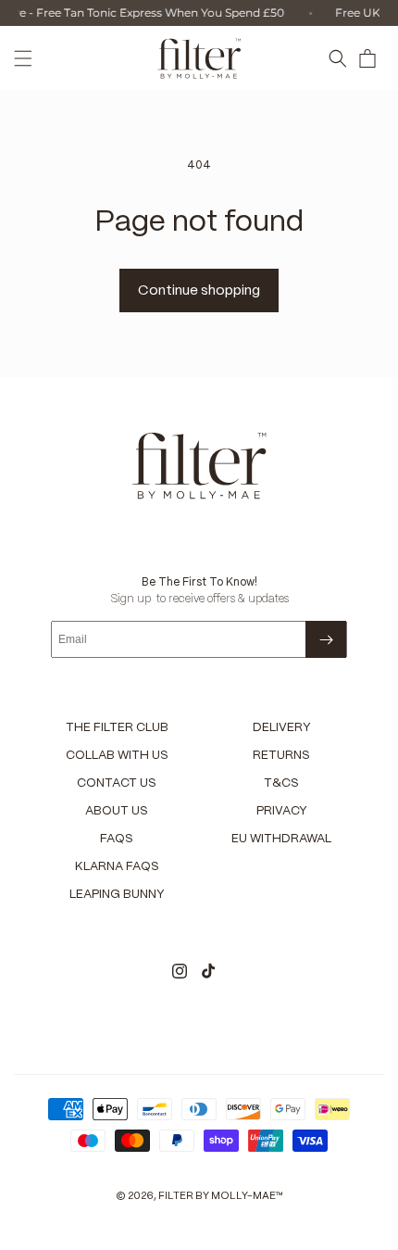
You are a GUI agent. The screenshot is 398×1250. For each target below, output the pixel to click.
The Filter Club (117, 728)
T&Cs (281, 783)
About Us (116, 811)
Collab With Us (117, 756)
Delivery (282, 728)
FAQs (116, 839)
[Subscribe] (325, 639)
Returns (281, 756)
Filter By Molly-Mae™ (220, 1196)
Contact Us (116, 783)
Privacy (281, 811)
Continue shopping (199, 290)
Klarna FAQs (117, 867)
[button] (23, 58)
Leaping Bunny (117, 895)
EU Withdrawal (281, 839)
